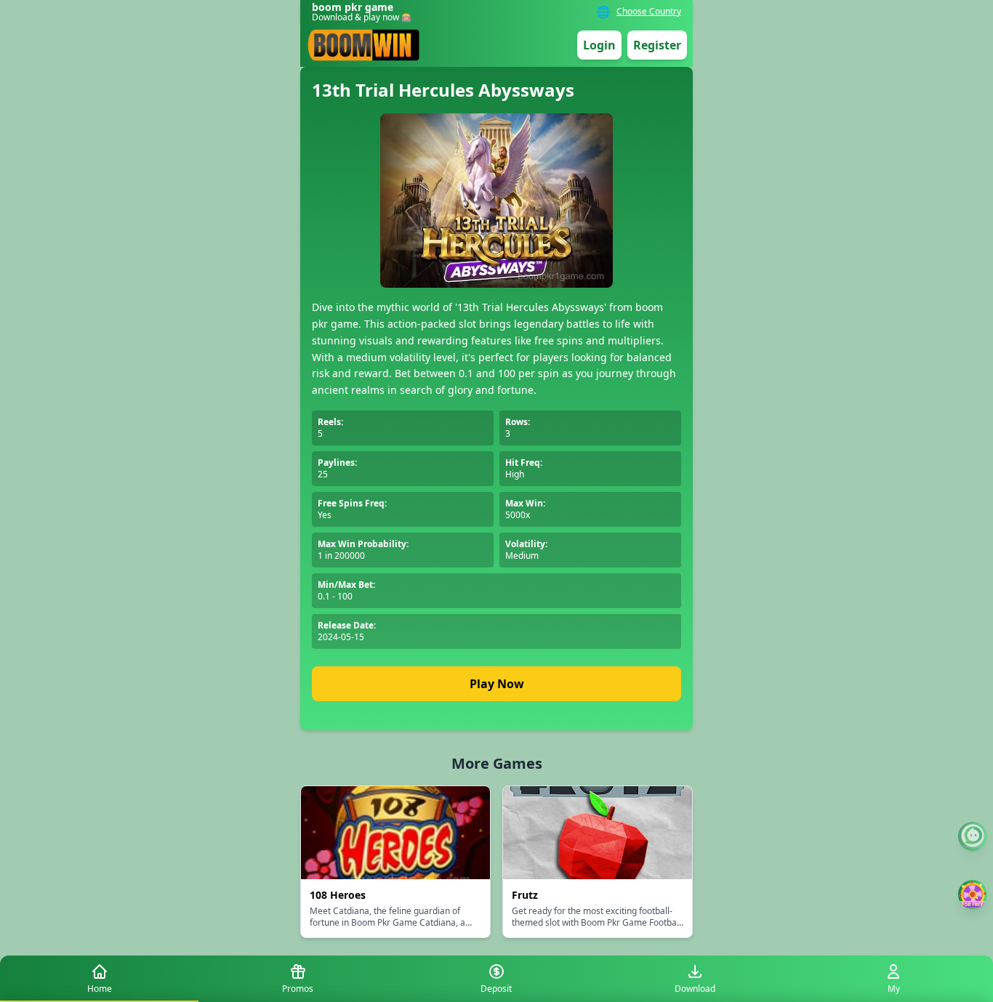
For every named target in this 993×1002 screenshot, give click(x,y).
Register (657, 45)
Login (599, 45)
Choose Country (648, 11)
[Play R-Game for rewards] (972, 894)
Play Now (497, 684)
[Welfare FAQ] (972, 836)
